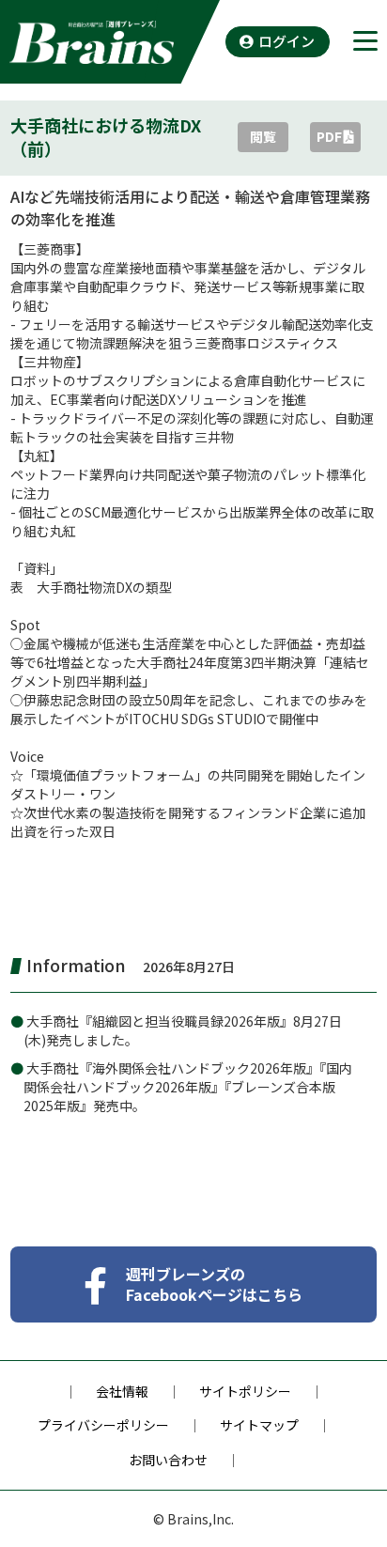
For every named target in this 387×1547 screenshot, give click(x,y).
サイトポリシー (245, 1391)
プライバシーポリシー (103, 1425)
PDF (329, 136)
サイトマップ (259, 1425)
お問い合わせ (168, 1459)
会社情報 (122, 1391)
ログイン (286, 41)
